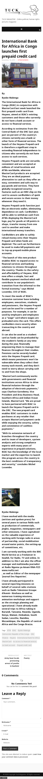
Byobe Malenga (10, 97)
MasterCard (6, 641)
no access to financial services (25, 641)
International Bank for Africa (28, 638)
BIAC (14, 630)
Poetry (27, 658)
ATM (9, 630)
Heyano (13, 638)
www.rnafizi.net (10, 570)
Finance (5, 638)
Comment (6, 698)
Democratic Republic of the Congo (15, 634)
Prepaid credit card (24, 645)
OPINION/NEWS (23, 60)
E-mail (5, 731)
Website (5, 739)
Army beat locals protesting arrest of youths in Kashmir (12, 662)
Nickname (6, 722)
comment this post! (29, 686)
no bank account (8, 645)
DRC (32, 634)
